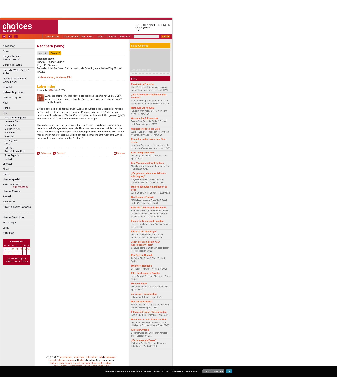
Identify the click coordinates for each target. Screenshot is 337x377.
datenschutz (91, 357)
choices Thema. (12, 191)
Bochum (54, 363)
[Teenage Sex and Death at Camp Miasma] (161, 74)
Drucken (121, 153)
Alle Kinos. (10, 132)
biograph (52, 360)
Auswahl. (8, 196)
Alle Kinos (111, 36)
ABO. (6, 102)
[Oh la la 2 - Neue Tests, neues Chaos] (150, 74)
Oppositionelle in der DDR (145, 128)
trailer (81, 360)
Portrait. (9, 159)
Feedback (61, 153)
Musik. (6, 169)
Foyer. (8, 144)
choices (61, 360)
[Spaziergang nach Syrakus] (157, 74)
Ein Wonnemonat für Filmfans (147, 163)
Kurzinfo (43, 53)
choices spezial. (11, 179)
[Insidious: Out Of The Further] (139, 74)
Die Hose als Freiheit (142, 197)
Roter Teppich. (12, 155)
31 (5, 253)
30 (28, 249)
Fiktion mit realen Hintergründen (149, 312)
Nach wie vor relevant (142, 108)
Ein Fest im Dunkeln (142, 255)
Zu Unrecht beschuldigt (144, 294)
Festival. (9, 147)
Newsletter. (9, 45)
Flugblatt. (8, 87)
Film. (5, 113)
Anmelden (125, 36)
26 (13, 249)
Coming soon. (12, 140)
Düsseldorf (96, 363)
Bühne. (7, 107)
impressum (79, 357)
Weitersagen (46, 153)
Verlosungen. (10, 222)
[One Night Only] (132, 74)
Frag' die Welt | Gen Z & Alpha (16, 72)
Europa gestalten (12, 64)
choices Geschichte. (14, 217)
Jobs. (6, 227)
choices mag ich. (12, 97)
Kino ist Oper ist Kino (143, 152)
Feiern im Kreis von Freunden (147, 221)
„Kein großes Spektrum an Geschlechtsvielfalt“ (145, 243)
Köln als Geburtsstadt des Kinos (148, 207)
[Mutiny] (143, 74)
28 (20, 249)
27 (17, 249)
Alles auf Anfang (140, 330)
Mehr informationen (213, 371)
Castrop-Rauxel (72, 363)
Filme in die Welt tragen (144, 231)
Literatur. (8, 163)
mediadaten (110, 357)
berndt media (66, 357)
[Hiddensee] (168, 74)
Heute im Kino (52, 36)
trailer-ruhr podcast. (14, 92)
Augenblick (9, 201)
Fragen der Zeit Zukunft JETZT (19, 58)
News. (6, 51)
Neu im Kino (87, 36)
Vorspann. (10, 136)
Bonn (61, 363)
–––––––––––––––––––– (17, 212)
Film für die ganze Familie (145, 273)
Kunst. (6, 174)
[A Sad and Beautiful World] (164, 74)
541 (50, 90)
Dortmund (85, 363)
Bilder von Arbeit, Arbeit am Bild (149, 319)
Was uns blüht (139, 283)
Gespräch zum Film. (15, 151)
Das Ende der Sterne (141, 70)
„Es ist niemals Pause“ (143, 340)
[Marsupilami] (146, 74)
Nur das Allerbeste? (142, 301)
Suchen (166, 36)
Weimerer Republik (141, 265)
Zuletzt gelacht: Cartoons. (17, 206)
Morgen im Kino (70, 36)
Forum (100, 36)
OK (229, 371)
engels (70, 360)
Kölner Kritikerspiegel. (16, 117)
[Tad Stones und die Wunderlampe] (154, 74)
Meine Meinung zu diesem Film (56, 77)
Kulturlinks (8, 232)
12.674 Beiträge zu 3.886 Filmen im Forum (17, 260)
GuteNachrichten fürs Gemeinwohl (15, 80)
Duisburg (107, 363)
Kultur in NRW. (11, 184)
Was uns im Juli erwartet (144, 118)
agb (101, 357)
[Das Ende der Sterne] (136, 74)
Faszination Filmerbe (142, 84)
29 (24, 249)
